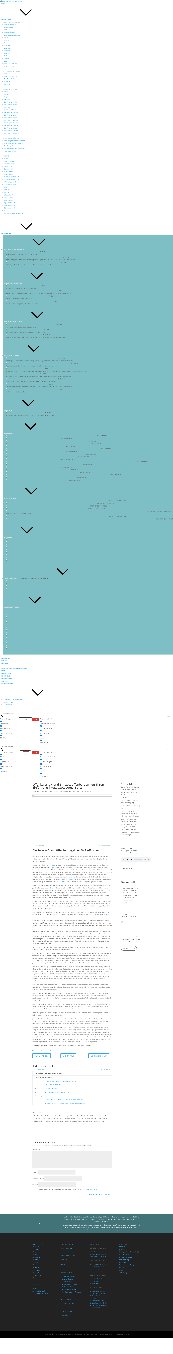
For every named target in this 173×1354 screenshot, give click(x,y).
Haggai (37, 1273)
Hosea (37, 1249)
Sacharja (38, 1275)
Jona (36, 1260)
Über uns (122, 1247)
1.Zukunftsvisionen (68, 1276)
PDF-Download (41, 1055)
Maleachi (38, 1278)
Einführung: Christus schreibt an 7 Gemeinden (60, 1081)
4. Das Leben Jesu (95, 1269)
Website (35, 1185)
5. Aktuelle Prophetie (69, 1287)
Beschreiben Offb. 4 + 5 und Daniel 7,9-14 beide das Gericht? (65, 1103)
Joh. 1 (87, 1219)
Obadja (37, 1257)
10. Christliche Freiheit (97, 1291)
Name (35, 1172)
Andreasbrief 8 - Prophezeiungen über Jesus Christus (130, 850)
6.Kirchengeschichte (69, 1289)
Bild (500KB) (68, 1055)
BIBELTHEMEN (94, 1244)
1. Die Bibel (93, 1252)
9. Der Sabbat (94, 1281)
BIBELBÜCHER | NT (67, 1244)
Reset (25, 720)
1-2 (56, 888)
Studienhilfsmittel (125, 1254)
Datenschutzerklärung (126, 1265)
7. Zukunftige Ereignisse (98, 1256)
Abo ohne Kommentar (90, 1189)
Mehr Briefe (128, 868)
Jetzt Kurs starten (129, 948)
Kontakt (121, 1267)
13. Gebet (93, 1298)
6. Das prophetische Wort (98, 1254)
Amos (37, 1254)
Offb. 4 (54, 865)
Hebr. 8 (52, 888)
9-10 (35, 917)
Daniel (37, 1247)
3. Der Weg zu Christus (97, 1266)
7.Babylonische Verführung (71, 1292)
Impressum (123, 1262)
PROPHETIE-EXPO (66, 1272)
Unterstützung (113, 1230)
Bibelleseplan (65, 1265)
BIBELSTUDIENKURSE (68, 1256)
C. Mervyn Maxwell (41, 791)
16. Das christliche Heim (98, 1305)
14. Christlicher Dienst (97, 1301)
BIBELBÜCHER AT (38, 1244)
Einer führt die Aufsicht (52, 1085)
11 (35, 960)
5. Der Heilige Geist (96, 1271)
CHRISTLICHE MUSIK (67, 1311)
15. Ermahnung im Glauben (99, 1303)
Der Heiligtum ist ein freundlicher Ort (57, 1092)
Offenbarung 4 (65, 791)
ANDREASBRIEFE (66, 1300)
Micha (37, 1262)
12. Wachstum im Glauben (98, 1296)
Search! (35, 720)
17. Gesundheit (95, 1308)
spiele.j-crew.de (40, 1291)
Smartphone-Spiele (41, 1294)
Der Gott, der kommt (51, 1088)
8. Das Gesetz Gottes (96, 1279)
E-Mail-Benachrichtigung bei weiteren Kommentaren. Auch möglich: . (67, 1189)
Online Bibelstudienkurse (128, 915)
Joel (36, 1252)
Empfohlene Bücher (126, 1257)
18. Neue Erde (94, 1283)
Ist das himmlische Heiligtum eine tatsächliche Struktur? (64, 1099)
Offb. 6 (64, 882)
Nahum (37, 1265)
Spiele (34, 1288)
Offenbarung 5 (75, 791)
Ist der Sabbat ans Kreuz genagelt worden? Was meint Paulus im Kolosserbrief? (130, 827)
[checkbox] (10, 722)
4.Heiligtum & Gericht (69, 1284)
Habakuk (38, 1267)
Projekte (122, 1249)
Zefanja (37, 1270)
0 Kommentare (87, 791)
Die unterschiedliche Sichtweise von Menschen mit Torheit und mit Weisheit (130, 813)
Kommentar (37, 1150)
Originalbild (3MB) (99, 1055)
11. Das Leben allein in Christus (100, 1293)
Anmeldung (123, 1273)
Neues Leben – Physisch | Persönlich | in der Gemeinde (129, 795)
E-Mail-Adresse (38, 1178)
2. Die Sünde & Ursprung (98, 1264)
